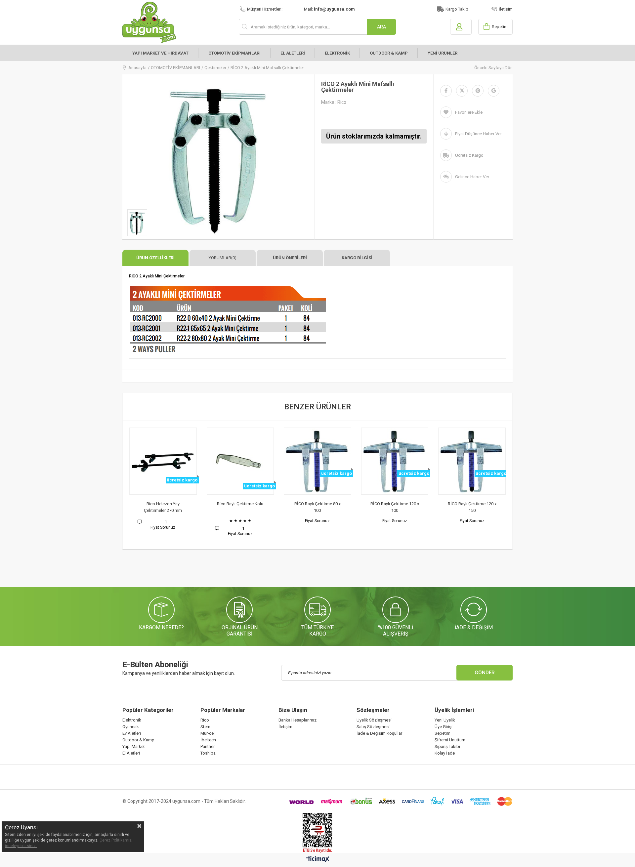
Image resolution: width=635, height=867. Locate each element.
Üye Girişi (443, 726)
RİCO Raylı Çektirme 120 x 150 (472, 507)
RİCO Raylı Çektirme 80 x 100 (317, 507)
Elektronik (131, 720)
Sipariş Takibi (447, 746)
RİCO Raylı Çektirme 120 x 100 (394, 507)
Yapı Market (133, 746)
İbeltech (208, 740)
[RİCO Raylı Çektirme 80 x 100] (317, 461)
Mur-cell (208, 733)
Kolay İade (445, 753)
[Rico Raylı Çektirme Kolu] (240, 461)
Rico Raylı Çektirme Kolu (240, 503)
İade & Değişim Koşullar (379, 733)
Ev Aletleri (131, 733)
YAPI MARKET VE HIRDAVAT (160, 53)
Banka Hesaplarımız (297, 720)
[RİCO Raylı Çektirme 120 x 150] (472, 461)
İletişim (506, 9)
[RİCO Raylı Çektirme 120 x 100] (394, 461)
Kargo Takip (456, 9)
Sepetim (442, 733)
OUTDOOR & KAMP (389, 53)
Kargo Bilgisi (357, 257)
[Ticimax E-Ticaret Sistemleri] (317, 859)
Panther (207, 746)
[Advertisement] (242, 571)
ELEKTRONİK (337, 53)
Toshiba (208, 753)
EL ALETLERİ (292, 53)
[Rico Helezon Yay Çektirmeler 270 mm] (163, 461)
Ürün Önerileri (290, 257)
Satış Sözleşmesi (373, 726)
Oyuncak (130, 726)
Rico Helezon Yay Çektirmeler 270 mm (163, 507)
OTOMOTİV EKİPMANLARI (234, 53)
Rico (204, 720)
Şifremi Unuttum (450, 740)
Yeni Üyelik (445, 720)
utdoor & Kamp (139, 740)
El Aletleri (131, 753)
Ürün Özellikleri (155, 257)
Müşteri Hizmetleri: (264, 9)
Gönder (485, 673)
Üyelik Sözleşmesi (374, 720)
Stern (205, 726)
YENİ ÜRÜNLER (442, 53)
